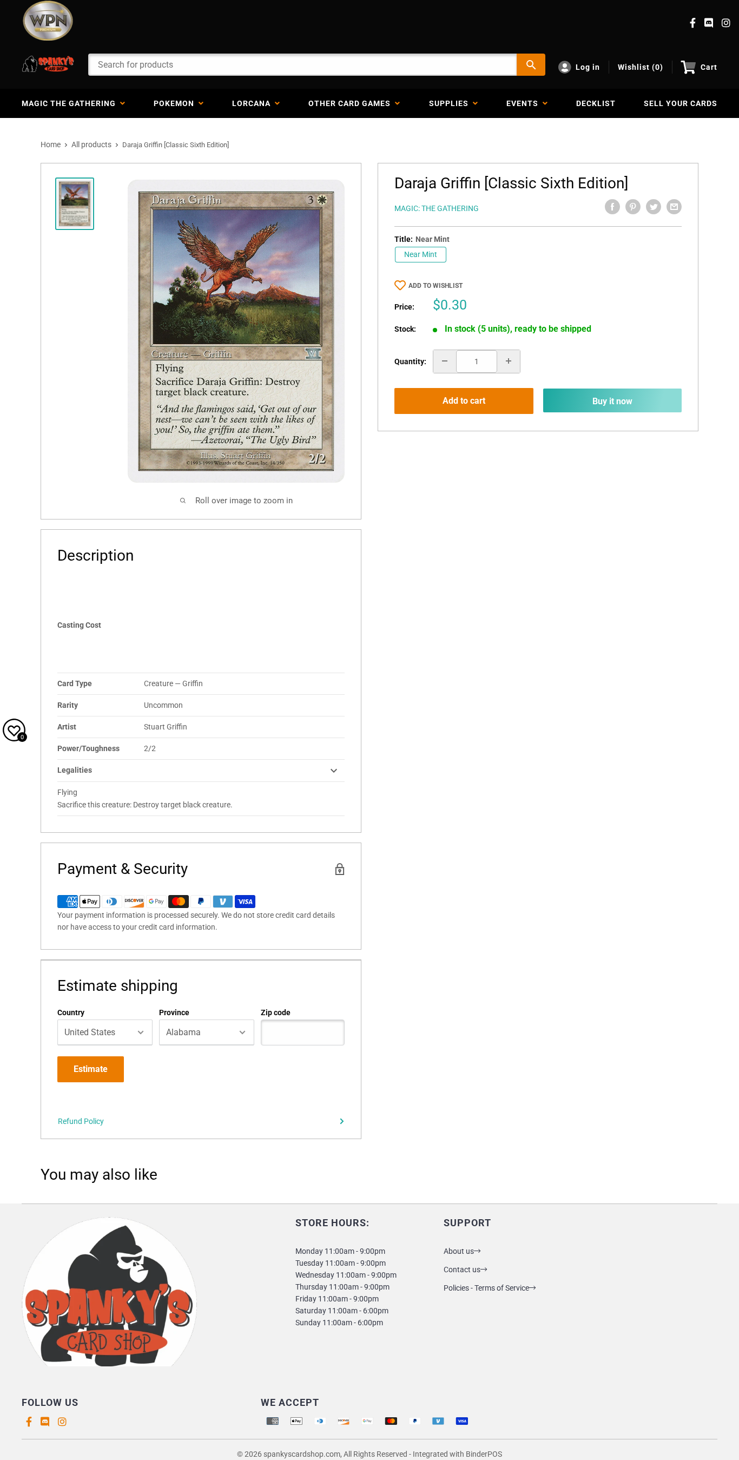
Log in (588, 67)
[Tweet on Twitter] (653, 206)
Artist (66, 726)
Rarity (67, 705)
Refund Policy (81, 1121)
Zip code (276, 1012)
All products (91, 144)
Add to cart (464, 401)
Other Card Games (351, 103)
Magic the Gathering (71, 103)
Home (51, 144)
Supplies (451, 103)
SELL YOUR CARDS (680, 103)
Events (524, 103)
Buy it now (612, 401)
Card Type (74, 683)
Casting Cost (79, 625)
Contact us (462, 1269)
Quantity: (410, 361)
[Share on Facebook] (612, 206)
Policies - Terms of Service (486, 1288)
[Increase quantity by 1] (508, 361)
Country (70, 1012)
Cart (709, 67)
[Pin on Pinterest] (633, 206)
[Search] (531, 65)
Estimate (91, 1069)
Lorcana (253, 103)
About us (459, 1251)
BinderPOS (484, 1454)
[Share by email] (674, 206)
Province (174, 1012)
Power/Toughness (88, 748)
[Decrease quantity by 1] (444, 361)
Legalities (74, 770)
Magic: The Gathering (436, 208)
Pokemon (176, 103)
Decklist (596, 103)
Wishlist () (640, 67)
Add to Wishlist (435, 286)
